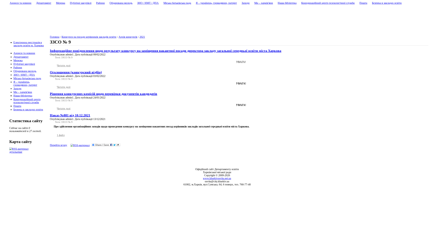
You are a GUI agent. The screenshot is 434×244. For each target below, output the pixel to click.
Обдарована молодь (24, 71)
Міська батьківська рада (27, 78)
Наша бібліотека (22, 95)
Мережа (18, 60)
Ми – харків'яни (22, 92)
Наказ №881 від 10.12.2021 (70, 115)
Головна (54, 36)
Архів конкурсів (128, 36)
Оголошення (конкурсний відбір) (76, 72)
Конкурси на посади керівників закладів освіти (89, 36)
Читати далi (63, 65)
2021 (142, 36)
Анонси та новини (24, 53)
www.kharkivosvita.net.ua (217, 178)
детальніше (15, 151)
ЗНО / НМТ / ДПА (24, 74)
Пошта (17, 106)
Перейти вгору (58, 145)
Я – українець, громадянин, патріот (25, 83)
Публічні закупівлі (24, 64)
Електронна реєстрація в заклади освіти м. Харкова (28, 44)
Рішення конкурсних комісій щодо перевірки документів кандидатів (103, 94)
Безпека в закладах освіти (28, 109)
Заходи (17, 88)
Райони (17, 67)
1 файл (61, 135)
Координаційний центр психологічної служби (27, 101)
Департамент (20, 56)
